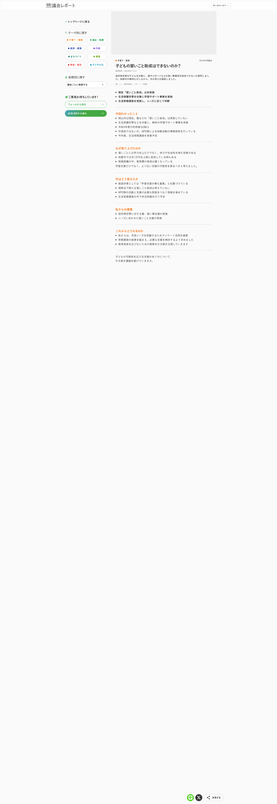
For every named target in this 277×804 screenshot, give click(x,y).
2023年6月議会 (205, 60)
